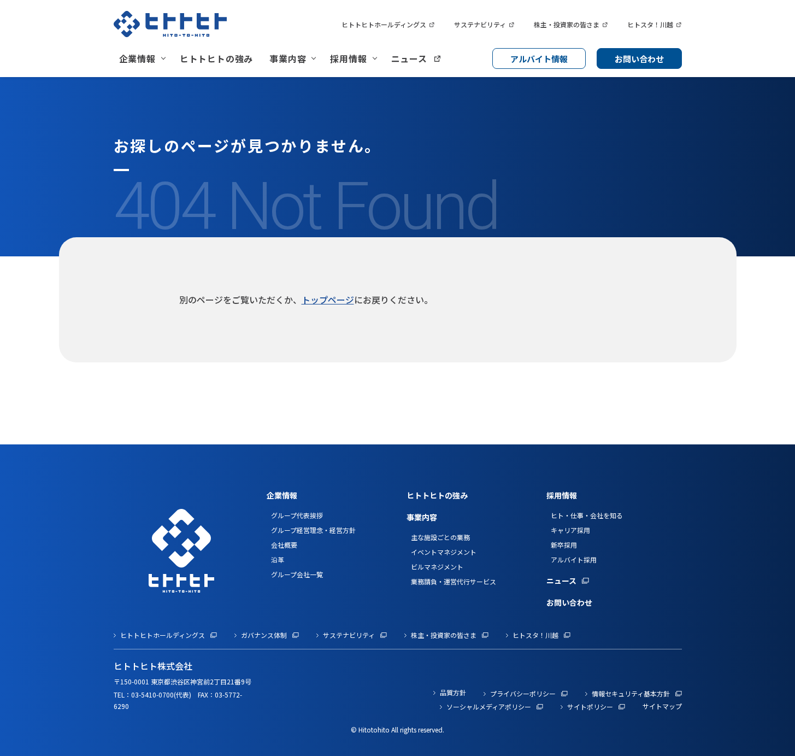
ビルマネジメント (437, 566)
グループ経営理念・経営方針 (313, 530)
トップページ (328, 299)
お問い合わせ (639, 59)
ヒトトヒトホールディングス (383, 24)
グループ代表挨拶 (297, 515)
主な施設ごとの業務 (440, 537)
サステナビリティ (480, 24)
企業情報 (137, 58)
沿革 (277, 559)
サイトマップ (662, 706)
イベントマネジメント (443, 551)
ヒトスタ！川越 (650, 24)
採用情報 (348, 58)
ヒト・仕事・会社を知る (587, 515)
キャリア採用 (570, 530)
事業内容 (287, 58)
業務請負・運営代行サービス (453, 581)
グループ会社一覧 (297, 574)
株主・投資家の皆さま (566, 24)
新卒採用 (564, 544)
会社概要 (284, 544)
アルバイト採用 (574, 559)
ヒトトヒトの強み (216, 58)
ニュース (409, 58)
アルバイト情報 (539, 59)
